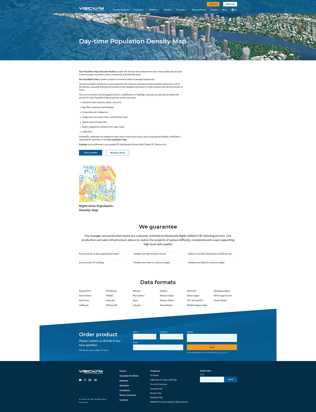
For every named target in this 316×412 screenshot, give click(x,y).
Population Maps (156, 397)
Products (138, 10)
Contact (214, 10)
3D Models (154, 375)
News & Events (199, 10)
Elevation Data (155, 393)
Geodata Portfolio (121, 10)
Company (180, 10)
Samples (167, 10)
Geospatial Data (156, 389)
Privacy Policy (223, 352)
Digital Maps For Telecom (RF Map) (163, 380)
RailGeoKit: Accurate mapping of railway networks (169, 402)
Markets (153, 10)
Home (122, 371)
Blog (224, 10)
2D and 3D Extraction (158, 384)
